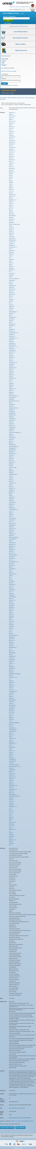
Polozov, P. (11, 824)
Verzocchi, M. (12, 520)
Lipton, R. (11, 186)
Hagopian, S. (12, 245)
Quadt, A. (11, 465)
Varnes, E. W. (12, 773)
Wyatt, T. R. (11, 735)
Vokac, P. (11, 262)
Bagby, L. (11, 434)
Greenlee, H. (12, 357)
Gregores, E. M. (12, 367)
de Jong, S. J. (12, 273)
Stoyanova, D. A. (13, 743)
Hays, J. (11, 276)
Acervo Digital (3, 97)
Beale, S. (11, 567)
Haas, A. (11, 733)
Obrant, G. (11, 430)
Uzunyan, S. (12, 757)
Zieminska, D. (12, 137)
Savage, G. (11, 227)
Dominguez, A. (12, 525)
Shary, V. (11, 623)
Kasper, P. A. (12, 325)
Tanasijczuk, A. (12, 437)
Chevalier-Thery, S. (13, 635)
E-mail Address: (5, 74)
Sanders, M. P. (12, 822)
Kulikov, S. (11, 472)
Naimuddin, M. (12, 215)
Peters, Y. (11, 619)
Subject (4, 65)
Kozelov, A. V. (12, 462)
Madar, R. (11, 532)
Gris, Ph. (11, 376)
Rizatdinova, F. (12, 656)
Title (3, 63)
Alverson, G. (12, 126)
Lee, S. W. (11, 191)
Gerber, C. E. (12, 331)
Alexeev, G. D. (12, 121)
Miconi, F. (11, 787)
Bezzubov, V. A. (12, 705)
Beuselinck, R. (12, 444)
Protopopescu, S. (13, 338)
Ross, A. (11, 665)
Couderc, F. (11, 243)
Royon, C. (11, 670)
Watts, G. (11, 441)
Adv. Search (8, 23)
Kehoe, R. (11, 170)
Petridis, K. (11, 624)
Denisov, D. (11, 292)
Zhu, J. (10, 845)
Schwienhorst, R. (13, 474)
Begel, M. (11, 614)
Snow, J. (11, 715)
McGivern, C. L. (12, 558)
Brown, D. (11, 201)
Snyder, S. (11, 717)
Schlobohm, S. (12, 378)
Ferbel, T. (11, 133)
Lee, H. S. (11, 511)
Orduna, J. (11, 464)
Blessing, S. (12, 156)
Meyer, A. (11, 187)
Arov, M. (11, 579)
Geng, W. (11, 320)
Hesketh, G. (12, 409)
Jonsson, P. (11, 791)
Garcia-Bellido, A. (13, 311)
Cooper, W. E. (12, 238)
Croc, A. (11, 248)
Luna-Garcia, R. (13, 518)
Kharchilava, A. (12, 450)
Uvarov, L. (11, 752)
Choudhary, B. (12, 759)
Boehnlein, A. (12, 159)
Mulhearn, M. (12, 144)
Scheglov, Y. (12, 364)
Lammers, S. (12, 497)
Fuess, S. (11, 310)
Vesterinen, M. (12, 738)
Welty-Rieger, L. (13, 700)
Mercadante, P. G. (13, 691)
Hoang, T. (11, 422)
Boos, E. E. (11, 166)
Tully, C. (11, 749)
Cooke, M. (11, 203)
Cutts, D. (11, 256)
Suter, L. (11, 264)
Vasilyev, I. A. (12, 778)
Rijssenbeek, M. (13, 647)
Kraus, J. (11, 469)
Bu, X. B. (11, 208)
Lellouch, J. (11, 658)
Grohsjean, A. (12, 280)
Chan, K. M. (12, 621)
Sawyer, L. (11, 304)
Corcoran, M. (12, 241)
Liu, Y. (10, 257)
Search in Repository (9, 16)
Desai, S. (11, 694)
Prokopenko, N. (12, 317)
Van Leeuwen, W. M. (14, 764)
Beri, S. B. (11, 560)
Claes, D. (11, 145)
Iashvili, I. (11, 575)
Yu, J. (10, 831)
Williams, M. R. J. (13, 574)
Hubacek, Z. (12, 436)
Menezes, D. (12, 504)
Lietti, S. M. (11, 792)
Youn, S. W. (11, 825)
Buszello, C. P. (12, 839)
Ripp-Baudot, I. (12, 652)
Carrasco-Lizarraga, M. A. (15, 432)
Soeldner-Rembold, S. (14, 722)
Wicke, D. (11, 512)
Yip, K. (10, 820)
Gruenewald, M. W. (13, 561)
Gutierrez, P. (12, 710)
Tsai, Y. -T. (11, 591)
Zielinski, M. (12, 131)
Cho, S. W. (11, 714)
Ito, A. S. (11, 381)
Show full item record (7, 1127)
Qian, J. (11, 402)
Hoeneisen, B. (12, 427)
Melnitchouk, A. (12, 240)
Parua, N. (11, 598)
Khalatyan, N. (12, 404)
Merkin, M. (11, 719)
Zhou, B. (11, 841)
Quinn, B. (11, 486)
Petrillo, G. (11, 628)
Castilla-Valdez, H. (13, 509)
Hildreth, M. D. (12, 415)
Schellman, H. (12, 584)
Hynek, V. (11, 369)
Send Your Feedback (20, 6)
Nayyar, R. (11, 661)
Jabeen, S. (11, 645)
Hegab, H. (11, 385)
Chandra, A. (12, 804)
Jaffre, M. (11, 680)
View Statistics (20, 1127)
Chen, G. (11, 359)
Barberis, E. (12, 492)
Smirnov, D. (11, 701)
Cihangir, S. (12, 836)
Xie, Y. (10, 303)
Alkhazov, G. (12, 123)
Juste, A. (11, 184)
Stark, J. (11, 736)
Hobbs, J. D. (12, 425)
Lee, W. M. (11, 423)
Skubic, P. (11, 696)
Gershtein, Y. (12, 334)
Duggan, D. (11, 616)
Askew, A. (11, 780)
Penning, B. (12, 603)
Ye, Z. (10, 808)
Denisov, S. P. (12, 294)
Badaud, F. (11, 392)
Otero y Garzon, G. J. (14, 395)
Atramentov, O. (12, 345)
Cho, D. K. (11, 689)
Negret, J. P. (12, 306)
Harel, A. (11, 175)
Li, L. (10, 679)
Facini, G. (11, 811)
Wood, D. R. (12, 651)
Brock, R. (11, 193)
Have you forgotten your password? (9, 85)
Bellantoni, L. (12, 269)
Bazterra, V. (11, 268)
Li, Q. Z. (11, 721)
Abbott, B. (11, 114)
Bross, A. (11, 198)
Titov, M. (11, 476)
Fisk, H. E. (11, 810)
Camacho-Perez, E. (13, 408)
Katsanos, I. (12, 366)
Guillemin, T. (12, 607)
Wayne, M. (11, 471)
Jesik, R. (11, 283)
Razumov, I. (12, 642)
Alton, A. (11, 124)
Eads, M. (11, 165)
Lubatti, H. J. (12, 490)
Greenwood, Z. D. (13, 362)
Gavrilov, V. (11, 313)
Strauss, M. (11, 149)
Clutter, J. (11, 177)
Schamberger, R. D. (13, 332)
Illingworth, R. (12, 747)
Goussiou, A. (12, 348)
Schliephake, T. (12, 770)
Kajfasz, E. (11, 252)
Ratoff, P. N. (11, 638)
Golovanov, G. (12, 343)
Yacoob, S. (11, 762)
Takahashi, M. (12, 418)
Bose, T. (11, 179)
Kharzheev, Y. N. (13, 453)
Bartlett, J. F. (12, 547)
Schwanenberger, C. (14, 446)
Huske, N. (11, 799)
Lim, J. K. (11, 813)
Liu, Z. (10, 327)
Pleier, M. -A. (12, 553)
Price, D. (11, 296)
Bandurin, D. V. (12, 544)
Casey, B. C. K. (12, 483)
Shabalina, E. (12, 589)
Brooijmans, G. (12, 194)
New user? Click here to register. (9, 71)
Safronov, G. (12, 682)
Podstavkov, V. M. (13, 785)
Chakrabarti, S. (12, 568)
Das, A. (10, 261)
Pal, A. (10, 577)
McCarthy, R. (12, 556)
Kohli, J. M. (11, 460)
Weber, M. (11, 498)
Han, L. (10, 745)
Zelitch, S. (11, 832)
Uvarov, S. (11, 754)
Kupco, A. (11, 479)
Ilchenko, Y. (11, 605)
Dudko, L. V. (12, 663)
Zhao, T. (11, 838)
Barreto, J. (11, 443)
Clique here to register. (8, 93)
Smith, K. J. (11, 703)
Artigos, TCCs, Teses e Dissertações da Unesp (22, 1121)
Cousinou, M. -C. (13, 247)
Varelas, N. (11, 768)
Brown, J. (11, 205)
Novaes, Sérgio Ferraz (14, 224)
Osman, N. (11, 500)
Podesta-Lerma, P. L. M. (14, 766)
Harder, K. (11, 817)
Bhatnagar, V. (12, 142)
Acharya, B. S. (12, 116)
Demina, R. (11, 287)
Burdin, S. (11, 229)
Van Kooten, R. (12, 761)
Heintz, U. (11, 390)
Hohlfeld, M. (12, 429)
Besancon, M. (12, 777)
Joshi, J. (11, 827)
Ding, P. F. (11, 235)
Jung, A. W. (11, 152)
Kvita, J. (11, 493)
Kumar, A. (11, 477)
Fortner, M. (11, 259)
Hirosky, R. (11, 416)
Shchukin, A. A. (12, 147)
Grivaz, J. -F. (12, 750)
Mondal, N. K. (12, 151)
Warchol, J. (11, 374)
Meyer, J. (11, 756)
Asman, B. (11, 308)
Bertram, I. (11, 610)
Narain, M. (11, 458)
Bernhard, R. (12, 168)
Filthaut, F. (11, 217)
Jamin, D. (11, 360)
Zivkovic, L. (11, 138)
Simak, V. (11, 654)
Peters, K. (11, 617)
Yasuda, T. (11, 803)
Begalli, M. (11, 233)
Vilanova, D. (12, 236)
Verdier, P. (11, 782)
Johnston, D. (12, 318)
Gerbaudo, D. (12, 324)
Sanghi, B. (11, 135)
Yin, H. (10, 815)
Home (22, 13)
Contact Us (12, 6)
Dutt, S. (10, 570)
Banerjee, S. (12, 451)
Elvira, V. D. (11, 724)
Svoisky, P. (11, 399)
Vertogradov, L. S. (13, 789)
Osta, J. (10, 322)
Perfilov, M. (11, 609)
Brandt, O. (11, 189)
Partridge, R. (12, 595)
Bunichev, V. (12, 222)
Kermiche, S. (12, 250)
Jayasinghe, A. (12, 728)
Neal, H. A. (11, 231)
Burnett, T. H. (12, 640)
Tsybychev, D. (12, 668)
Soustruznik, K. (12, 731)
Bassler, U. (11, 514)
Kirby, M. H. (11, 455)
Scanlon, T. (11, 299)
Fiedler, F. (11, 173)
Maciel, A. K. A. (12, 523)
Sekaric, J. (11, 373)
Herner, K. (11, 406)
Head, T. (11, 301)
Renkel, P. (11, 644)
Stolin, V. (11, 740)
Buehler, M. (11, 214)
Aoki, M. (11, 130)
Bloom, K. (11, 158)
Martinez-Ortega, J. (13, 554)
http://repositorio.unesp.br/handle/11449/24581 (20, 1117)
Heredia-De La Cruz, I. (14, 401)
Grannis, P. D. (12, 352)
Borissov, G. (12, 172)
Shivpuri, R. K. (12, 528)
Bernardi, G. (12, 708)
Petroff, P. (11, 633)
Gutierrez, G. (12, 686)
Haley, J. (11, 495)
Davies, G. (11, 266)
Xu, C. (10, 649)
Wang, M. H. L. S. (13, 346)
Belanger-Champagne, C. (15, 673)
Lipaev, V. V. (12, 163)
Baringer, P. (11, 742)
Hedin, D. (11, 353)
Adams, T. (11, 119)
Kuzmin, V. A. (12, 488)
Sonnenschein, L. (13, 729)
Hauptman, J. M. (13, 200)
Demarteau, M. (12, 285)
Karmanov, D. (12, 289)
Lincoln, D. (11, 834)
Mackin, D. (11, 526)
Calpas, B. (11, 383)
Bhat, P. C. (11, 818)
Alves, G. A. (11, 128)
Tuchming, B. (12, 707)
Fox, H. (10, 297)
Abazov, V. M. (12, 112)
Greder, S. (11, 355)
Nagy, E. (11, 180)
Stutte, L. (11, 226)
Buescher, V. (12, 219)
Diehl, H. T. (11, 481)
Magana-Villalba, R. (13, 537)
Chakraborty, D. (12, 596)
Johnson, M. (12, 775)
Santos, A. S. (12, 196)
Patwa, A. (11, 602)
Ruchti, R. (11, 675)
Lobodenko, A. (12, 350)
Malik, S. (11, 541)
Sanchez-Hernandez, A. (14, 796)
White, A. (11, 210)
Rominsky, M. (12, 659)
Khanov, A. (11, 439)
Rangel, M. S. (12, 549)
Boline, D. (11, 161)
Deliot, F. (11, 282)
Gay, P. (10, 315)
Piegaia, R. (11, 341)
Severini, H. (12, 530)
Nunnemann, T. (12, 397)
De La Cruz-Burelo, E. (14, 278)
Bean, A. (11, 612)
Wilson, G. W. (12, 600)
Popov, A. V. (12, 254)
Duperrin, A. (12, 843)
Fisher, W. (11, 572)
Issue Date (5, 59)
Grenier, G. (11, 371)
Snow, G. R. (12, 712)
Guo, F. (10, 631)
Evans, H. (11, 726)
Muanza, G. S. (12, 829)
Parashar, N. (12, 581)
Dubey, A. (11, 212)
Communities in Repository (18, 26)
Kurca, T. (11, 485)
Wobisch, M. (12, 507)
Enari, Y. (11, 380)
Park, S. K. (11, 586)
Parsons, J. (11, 588)
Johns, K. (11, 687)
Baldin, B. (11, 771)
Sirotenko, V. (12, 693)
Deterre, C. (11, 221)
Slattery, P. (11, 698)
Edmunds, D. (12, 411)
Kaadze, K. (11, 783)
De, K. (10, 271)
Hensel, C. (11, 394)
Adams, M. (11, 117)
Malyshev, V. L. (12, 546)
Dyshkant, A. (12, 666)
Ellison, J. (11, 684)
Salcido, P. (11, 626)
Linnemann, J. (12, 140)
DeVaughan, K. (12, 448)
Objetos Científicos (12, 97)
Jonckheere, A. (12, 542)
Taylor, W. (11, 457)
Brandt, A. (11, 182)
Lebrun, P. (11, 506)
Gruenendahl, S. (13, 539)
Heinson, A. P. (12, 388)
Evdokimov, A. (12, 413)
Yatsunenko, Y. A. (13, 806)
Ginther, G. (11, 339)
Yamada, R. (12, 797)
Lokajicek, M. (12, 420)
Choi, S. (11, 630)
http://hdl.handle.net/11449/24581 (17, 1108)
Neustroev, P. (12, 336)
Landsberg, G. (12, 502)
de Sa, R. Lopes (13, 467)
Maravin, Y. (11, 551)
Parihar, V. (11, 582)
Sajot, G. (11, 387)
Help (27, 6)
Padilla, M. (11, 535)
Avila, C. (11, 516)
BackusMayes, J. (13, 794)
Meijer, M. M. (12, 565)
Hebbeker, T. (12, 329)
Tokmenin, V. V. (12, 533)
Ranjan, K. (11, 593)
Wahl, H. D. (11, 290)
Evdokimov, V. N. (13, 677)
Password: (3, 78)
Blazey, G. (11, 154)
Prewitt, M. (11, 275)
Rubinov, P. (11, 672)
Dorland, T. (11, 563)
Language (11, 9)
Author (4, 61)
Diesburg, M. (12, 637)
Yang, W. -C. (12, 801)
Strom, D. (11, 207)
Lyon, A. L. (11, 521)
